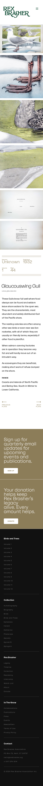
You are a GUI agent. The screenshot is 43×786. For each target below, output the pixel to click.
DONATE (11, 521)
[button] (37, 8)
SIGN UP (11, 471)
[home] (18, 12)
